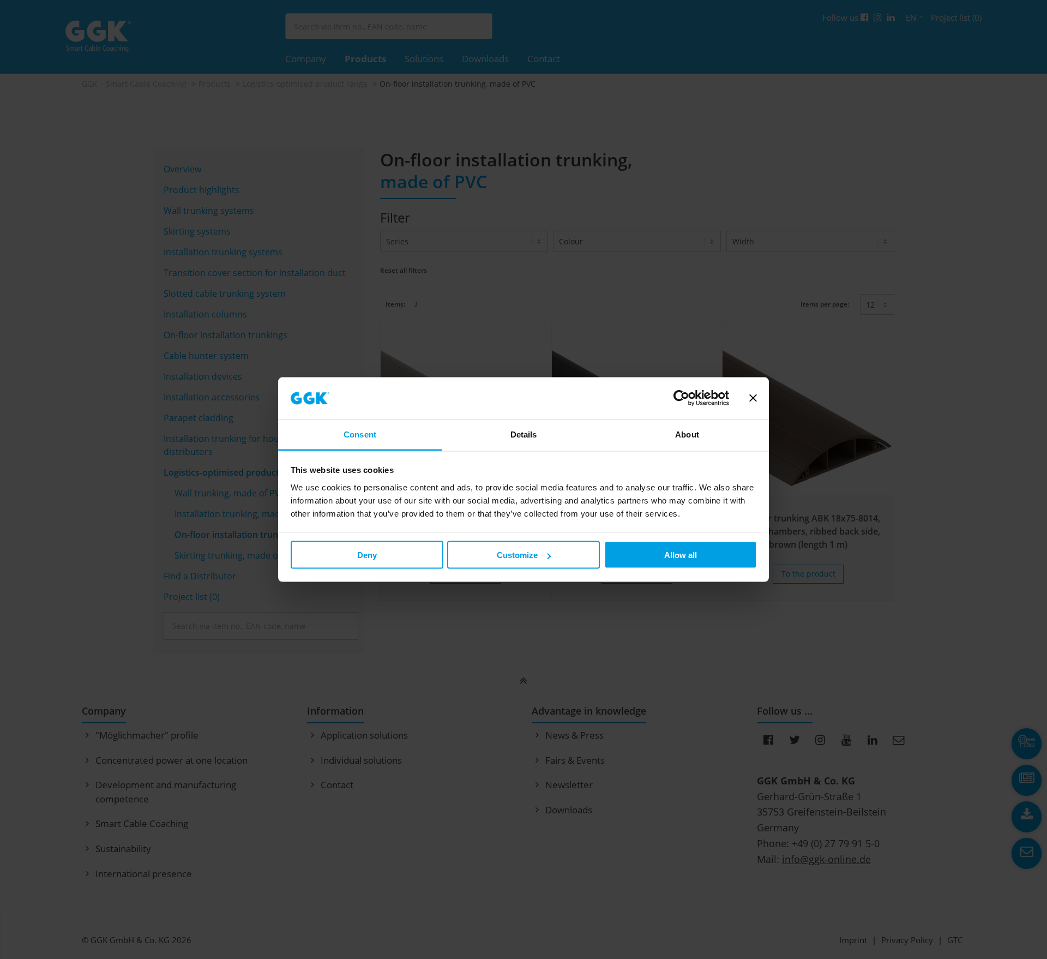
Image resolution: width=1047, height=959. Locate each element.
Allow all (680, 555)
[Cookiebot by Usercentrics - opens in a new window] (681, 398)
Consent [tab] (360, 434)
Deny (367, 555)
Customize (517, 555)
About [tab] (687, 434)
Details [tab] (523, 434)
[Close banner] (753, 398)
